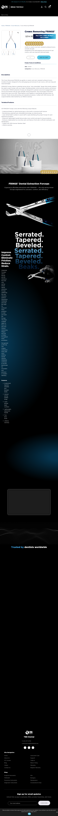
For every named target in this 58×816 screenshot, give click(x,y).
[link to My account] (42, 7)
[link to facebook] (25, 747)
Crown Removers (15, 25)
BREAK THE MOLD (17, 7)
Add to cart (44, 57)
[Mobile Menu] (55, 7)
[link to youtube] (33, 747)
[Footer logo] (29, 732)
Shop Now (44, 1)
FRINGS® (7, 25)
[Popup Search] (45, 7)
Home (2, 25)
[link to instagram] (29, 747)
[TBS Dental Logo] (4, 7)
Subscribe (44, 803)
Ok (29, 813)
